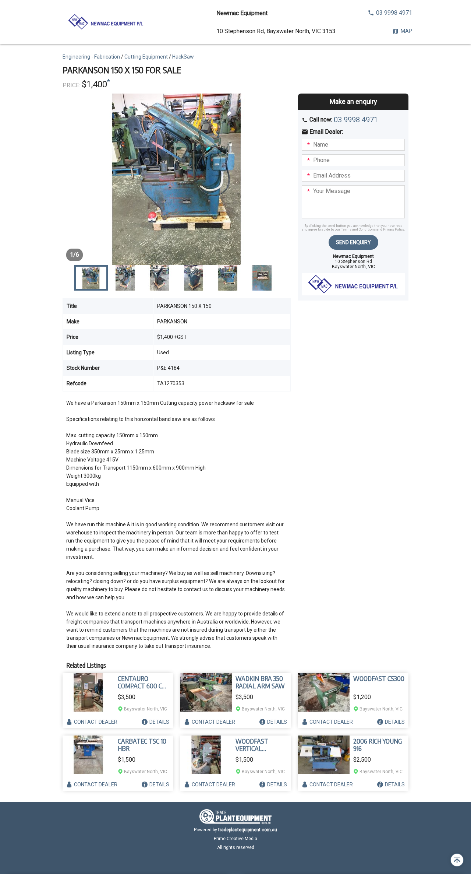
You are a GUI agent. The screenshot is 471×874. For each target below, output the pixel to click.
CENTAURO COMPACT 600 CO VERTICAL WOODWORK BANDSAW (142, 682)
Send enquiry (353, 242)
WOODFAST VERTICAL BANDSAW (252, 744)
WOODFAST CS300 (378, 678)
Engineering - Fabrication (91, 57)
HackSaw (183, 57)
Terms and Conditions (358, 229)
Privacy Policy (393, 229)
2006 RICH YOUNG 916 (377, 744)
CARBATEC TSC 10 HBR (142, 744)
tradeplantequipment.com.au (247, 829)
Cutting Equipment (146, 57)
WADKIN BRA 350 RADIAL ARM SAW (260, 682)
